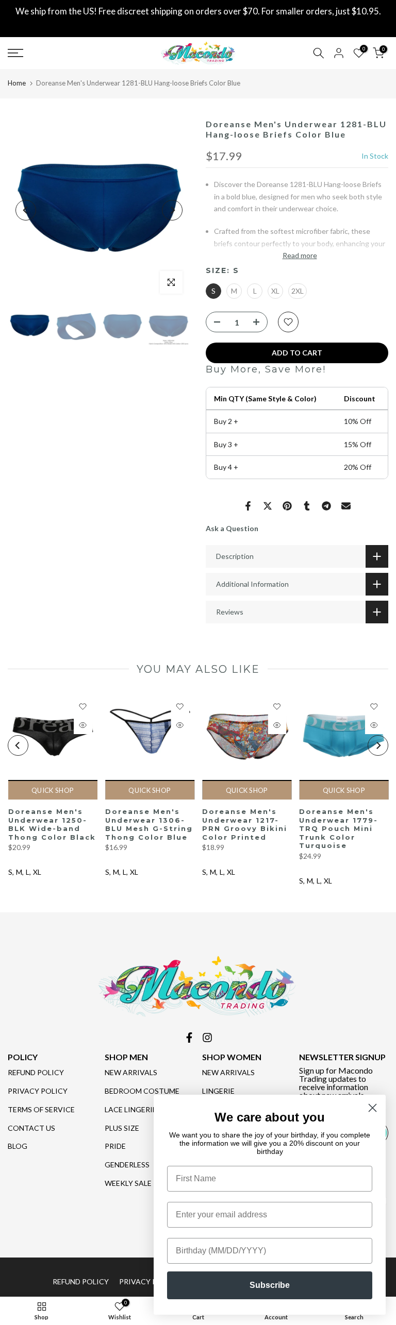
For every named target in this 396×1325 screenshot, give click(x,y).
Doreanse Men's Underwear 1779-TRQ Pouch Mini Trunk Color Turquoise (338, 828)
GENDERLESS (127, 1164)
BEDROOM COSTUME (142, 1090)
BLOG (17, 1146)
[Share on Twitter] (267, 506)
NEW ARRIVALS (131, 1072)
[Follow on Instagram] (207, 1037)
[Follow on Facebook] (189, 1037)
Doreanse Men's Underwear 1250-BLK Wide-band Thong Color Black (51, 824)
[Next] (172, 210)
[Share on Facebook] (248, 506)
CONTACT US (31, 1128)
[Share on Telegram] (326, 506)
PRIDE (115, 1146)
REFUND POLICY (36, 1072)
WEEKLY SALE (128, 1183)
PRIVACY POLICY (38, 1090)
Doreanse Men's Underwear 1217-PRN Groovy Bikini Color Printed (244, 824)
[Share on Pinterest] (287, 506)
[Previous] (25, 210)
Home (17, 83)
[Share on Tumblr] (306, 506)
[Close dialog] (373, 1108)
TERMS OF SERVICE (41, 1109)
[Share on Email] (346, 506)
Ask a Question (232, 528)
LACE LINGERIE (131, 1109)
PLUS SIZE (122, 1128)
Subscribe (270, 1285)
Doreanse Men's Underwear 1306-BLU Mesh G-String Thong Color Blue (148, 824)
